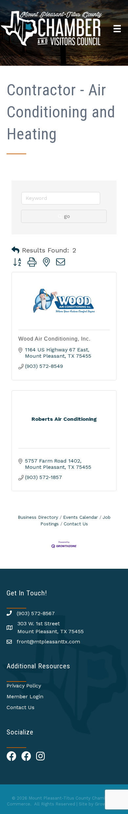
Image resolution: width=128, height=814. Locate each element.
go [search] (67, 216)
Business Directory (38, 517)
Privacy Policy (24, 685)
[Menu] (117, 29)
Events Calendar (80, 517)
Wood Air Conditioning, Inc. (54, 339)
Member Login (25, 696)
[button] (15, 250)
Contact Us (76, 523)
